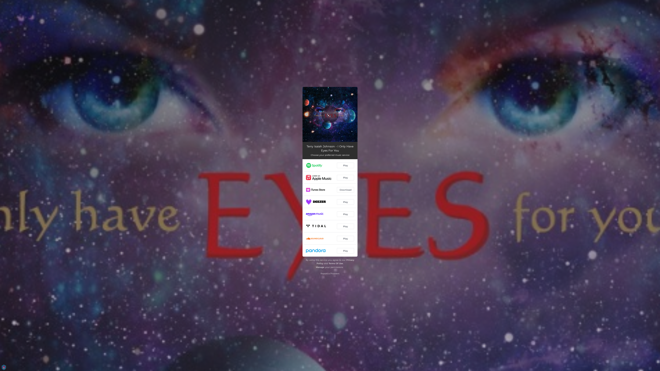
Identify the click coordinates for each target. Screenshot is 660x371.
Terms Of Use (336, 263)
